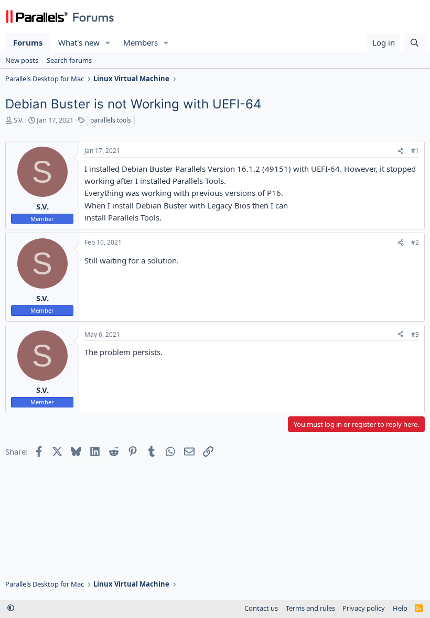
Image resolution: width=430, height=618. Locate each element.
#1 (415, 150)
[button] (108, 42)
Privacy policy (363, 608)
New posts (21, 60)
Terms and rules (310, 608)
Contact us (261, 608)
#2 (415, 242)
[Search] (414, 42)
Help (400, 608)
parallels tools (110, 120)
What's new (79, 42)
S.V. (19, 120)
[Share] (400, 151)
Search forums (69, 60)
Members (140, 42)
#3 (415, 334)
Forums (27, 42)
